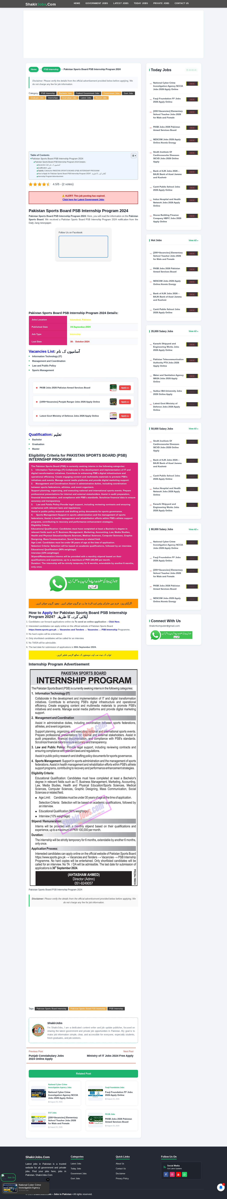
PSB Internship (51, 69)
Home (77, 3)
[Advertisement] (113, 34)
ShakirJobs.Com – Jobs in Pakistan (52, 1194)
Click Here (114, 621)
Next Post (110, 1053)
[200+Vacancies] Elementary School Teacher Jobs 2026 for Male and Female (63, 1120)
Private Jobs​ (161, 3)
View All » (193, 240)
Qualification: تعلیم (44, 168)
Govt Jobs (128, 93)
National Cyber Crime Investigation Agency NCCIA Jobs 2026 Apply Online (63, 1095)
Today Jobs (141, 3)
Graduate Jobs (37, 98)
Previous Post (46, 1055)
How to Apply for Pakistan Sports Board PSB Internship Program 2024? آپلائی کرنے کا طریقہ (72, 173)
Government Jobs (97, 3)
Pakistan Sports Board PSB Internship (88, 1008)
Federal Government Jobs (87, 93)
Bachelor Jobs (65, 93)
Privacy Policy (122, 1178)
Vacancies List (41, 351)
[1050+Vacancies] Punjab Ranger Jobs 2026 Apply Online (70, 401)
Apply (124, 387)
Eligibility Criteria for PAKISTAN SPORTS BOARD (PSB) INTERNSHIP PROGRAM (68, 171)
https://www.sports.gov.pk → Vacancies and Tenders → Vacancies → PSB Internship (73, 629)
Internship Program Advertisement (50, 176)
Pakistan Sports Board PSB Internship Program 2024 (57, 158)
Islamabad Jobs (69, 98)
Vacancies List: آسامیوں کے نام (49, 165)
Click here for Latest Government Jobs (83, 199)
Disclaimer (120, 1173)
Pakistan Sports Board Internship (51, 1008)
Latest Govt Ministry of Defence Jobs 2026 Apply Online (69, 416)
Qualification (40, 434)
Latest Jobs (121, 3)
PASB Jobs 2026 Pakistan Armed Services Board (65, 387)
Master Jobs (101, 98)
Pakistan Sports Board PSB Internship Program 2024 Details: (60, 162)
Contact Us (182, 3)
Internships (53, 98)
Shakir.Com (40, 4)
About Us (120, 1163)
